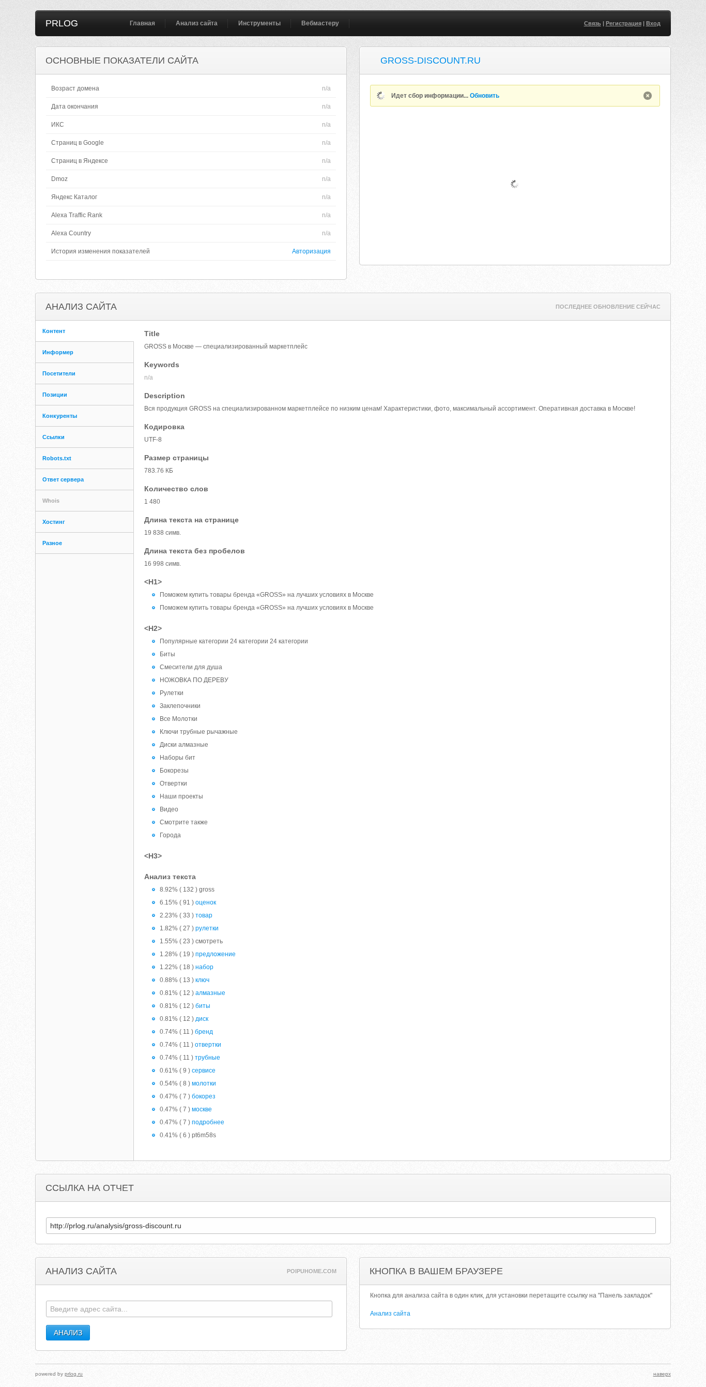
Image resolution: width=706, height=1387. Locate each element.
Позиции (54, 394)
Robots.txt (56, 458)
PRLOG (61, 23)
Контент (53, 331)
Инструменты (259, 23)
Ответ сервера (63, 479)
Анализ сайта (197, 23)
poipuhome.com (311, 1271)
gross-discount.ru (430, 60)
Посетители (58, 373)
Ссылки (53, 437)
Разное (52, 543)
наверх (662, 1374)
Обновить (484, 95)
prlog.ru (74, 1374)
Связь (592, 23)
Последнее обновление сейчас (608, 307)
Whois (50, 500)
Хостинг (53, 522)
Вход (653, 23)
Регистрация (623, 23)
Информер (57, 352)
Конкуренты (59, 416)
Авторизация (311, 251)
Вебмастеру (320, 23)
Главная (142, 23)
